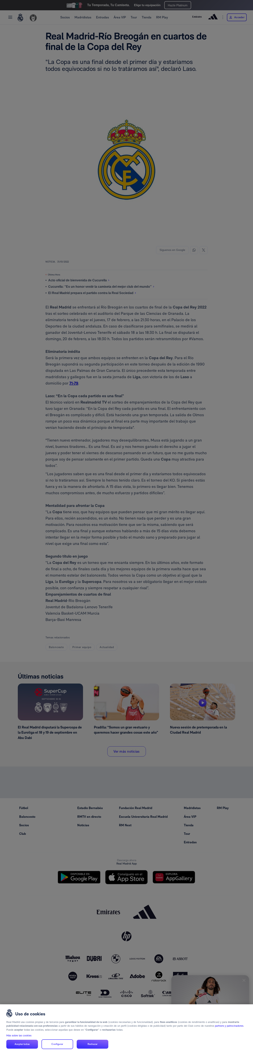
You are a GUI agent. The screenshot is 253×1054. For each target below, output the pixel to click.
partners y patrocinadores (229, 1025)
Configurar (57, 1044)
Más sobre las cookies (18, 1035)
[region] (126, 1029)
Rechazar (92, 1044)
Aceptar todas (22, 1044)
